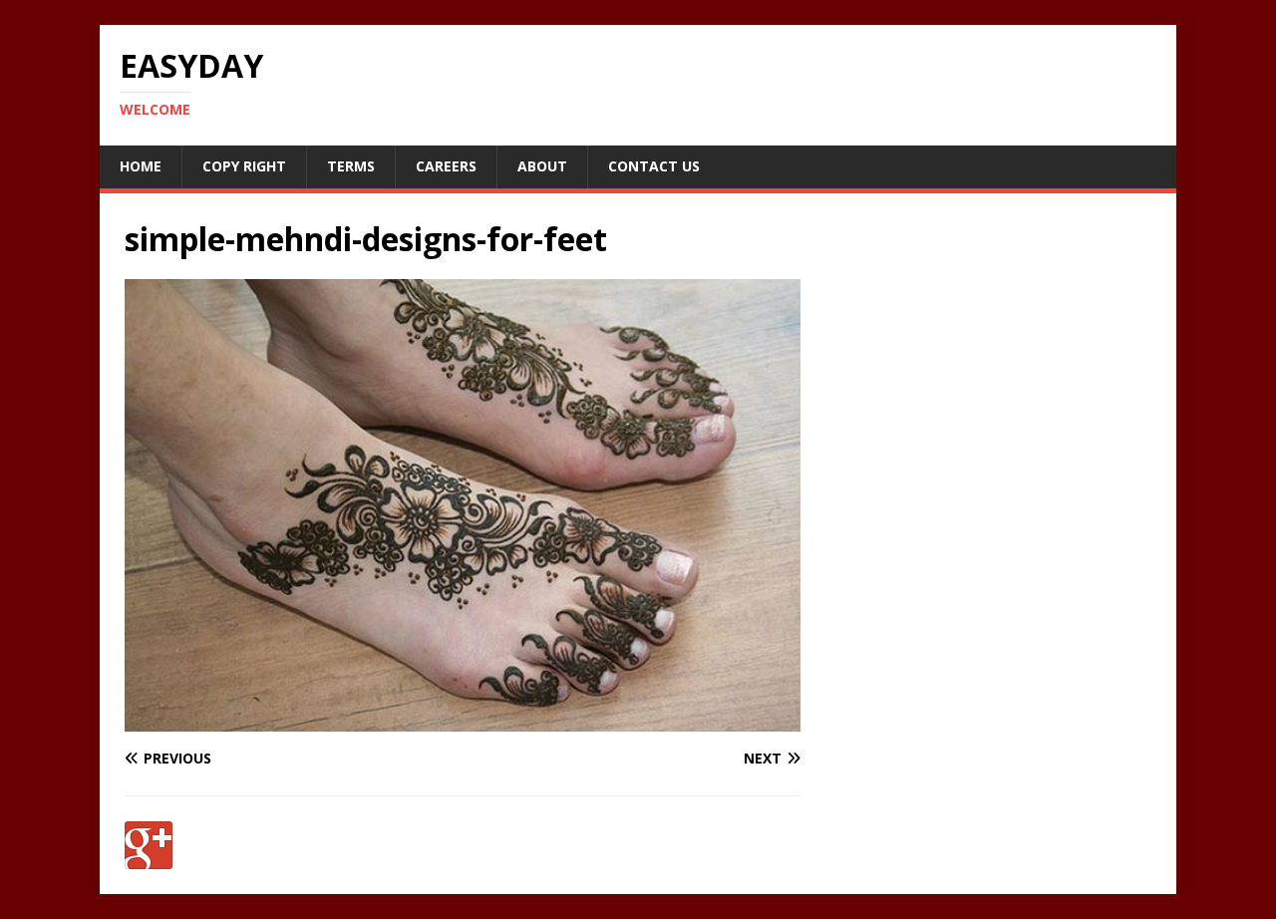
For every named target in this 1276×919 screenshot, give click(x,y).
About (542, 165)
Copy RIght (244, 165)
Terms (351, 165)
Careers (446, 165)
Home (140, 165)
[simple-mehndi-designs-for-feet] (462, 719)
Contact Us (654, 165)
